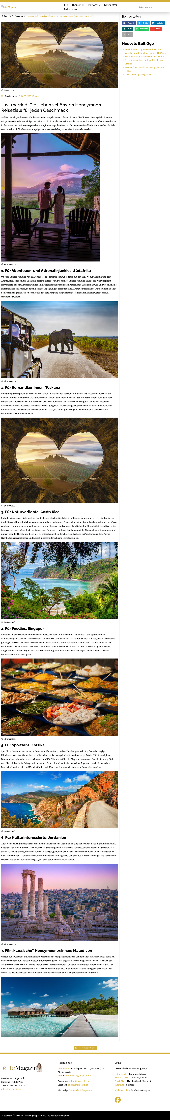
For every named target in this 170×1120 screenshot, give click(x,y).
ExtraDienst (120, 1074)
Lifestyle (17, 16)
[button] (78, 5)
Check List (120, 1081)
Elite (4, 16)
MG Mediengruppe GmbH (78, 1075)
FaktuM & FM (121, 1077)
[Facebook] (118, 1100)
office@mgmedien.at (11, 1089)
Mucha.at (119, 1085)
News (14, 96)
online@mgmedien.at (79, 1081)
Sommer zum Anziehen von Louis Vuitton (145, 56)
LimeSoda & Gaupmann (80, 1090)
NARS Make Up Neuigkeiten (138, 74)
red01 (37, 96)
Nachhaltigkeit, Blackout (138, 1081)
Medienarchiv (121, 1090)
